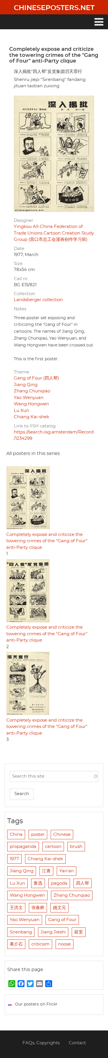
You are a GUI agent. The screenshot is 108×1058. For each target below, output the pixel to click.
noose (64, 944)
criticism (40, 944)
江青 (46, 871)
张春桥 (37, 908)
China (16, 834)
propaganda (23, 846)
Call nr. (21, 279)
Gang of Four (62, 920)
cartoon (53, 846)
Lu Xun (21, 410)
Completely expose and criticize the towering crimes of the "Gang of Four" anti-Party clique (47, 541)
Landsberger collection (38, 300)
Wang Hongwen (31, 404)
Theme (21, 372)
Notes (20, 309)
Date (19, 249)
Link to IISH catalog (35, 426)
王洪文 (16, 908)
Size (18, 263)
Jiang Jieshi (53, 932)
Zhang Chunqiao (32, 391)
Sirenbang (21, 932)
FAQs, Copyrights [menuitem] (41, 1043)
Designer (23, 220)
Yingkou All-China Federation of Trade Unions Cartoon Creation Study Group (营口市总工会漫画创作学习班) (54, 233)
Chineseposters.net (54, 8)
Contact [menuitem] (77, 1043)
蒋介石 (16, 944)
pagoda (59, 883)
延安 (78, 932)
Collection (24, 294)
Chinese (62, 834)
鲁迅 (38, 883)
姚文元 (59, 908)
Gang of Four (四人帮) (36, 378)
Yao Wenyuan (28, 398)
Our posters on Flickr (36, 1004)
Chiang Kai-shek (31, 417)
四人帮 (82, 883)
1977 (14, 859)
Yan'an (66, 871)
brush (76, 846)
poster (38, 834)
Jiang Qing (25, 385)
